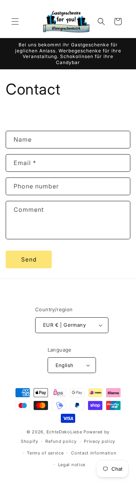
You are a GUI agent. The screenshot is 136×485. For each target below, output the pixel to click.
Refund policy (60, 441)
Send (29, 259)
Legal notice (71, 464)
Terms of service (45, 453)
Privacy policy (99, 441)
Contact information (93, 453)
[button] (15, 21)
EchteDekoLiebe (64, 432)
